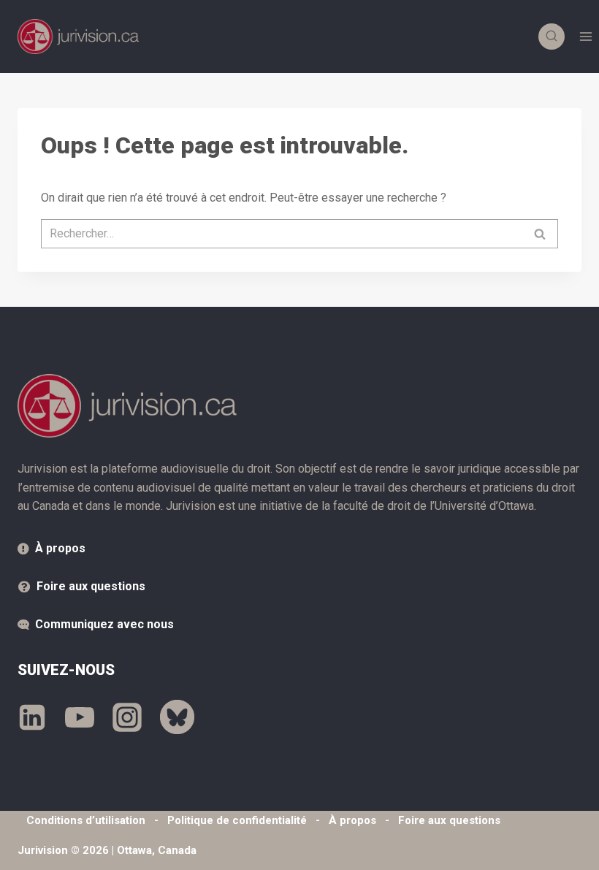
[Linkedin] (32, 717)
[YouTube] (79, 717)
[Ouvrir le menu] (585, 36)
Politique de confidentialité (237, 820)
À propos (60, 548)
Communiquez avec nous (104, 624)
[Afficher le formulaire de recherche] (551, 36)
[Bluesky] (177, 717)
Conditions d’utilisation (85, 820)
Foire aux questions (91, 586)
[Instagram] (127, 717)
